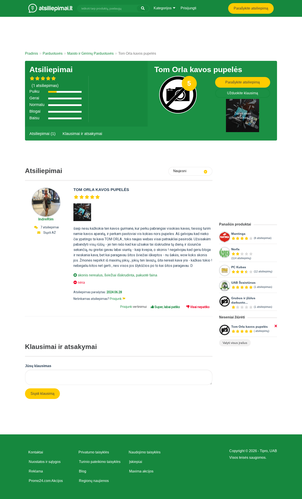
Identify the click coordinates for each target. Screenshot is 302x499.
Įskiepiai (135, 462)
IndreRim (46, 219)
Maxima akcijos (141, 471)
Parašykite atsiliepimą (251, 8)
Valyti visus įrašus (235, 343)
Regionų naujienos (94, 481)
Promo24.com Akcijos (46, 481)
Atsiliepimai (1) (42, 133)
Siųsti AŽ (49, 232)
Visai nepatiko (199, 307)
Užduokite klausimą (242, 93)
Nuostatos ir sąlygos (45, 462)
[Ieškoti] (143, 8)
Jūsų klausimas (38, 366)
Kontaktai (35, 452)
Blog (82, 471)
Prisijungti (188, 8)
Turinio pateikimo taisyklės (99, 462)
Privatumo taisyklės (93, 452)
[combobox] (190, 171)
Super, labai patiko (167, 307)
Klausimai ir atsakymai (82, 133)
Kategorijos (163, 8)
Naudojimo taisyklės (145, 452)
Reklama (36, 471)
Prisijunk (116, 299)
